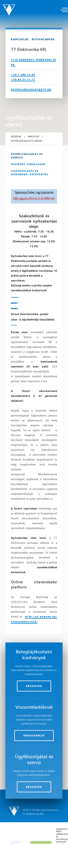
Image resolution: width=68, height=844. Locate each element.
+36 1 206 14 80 (23, 74)
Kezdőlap (16, 136)
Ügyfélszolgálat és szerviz (26, 140)
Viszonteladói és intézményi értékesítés (30, 172)
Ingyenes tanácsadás (28, 164)
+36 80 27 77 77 (23, 79)
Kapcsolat (34, 136)
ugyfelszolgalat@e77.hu (31, 89)
